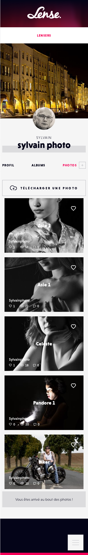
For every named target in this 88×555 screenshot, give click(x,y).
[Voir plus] (81, 165)
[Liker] (73, 208)
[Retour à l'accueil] (44, 13)
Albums (38, 165)
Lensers (44, 35)
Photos (70, 165)
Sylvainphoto (19, 241)
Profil (8, 165)
